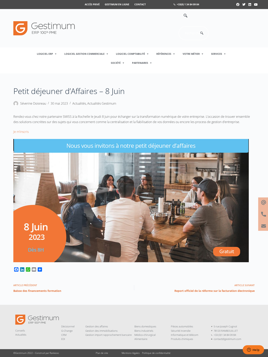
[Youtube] (255, 4)
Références (163, 54)
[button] (183, 16)
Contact (140, 4)
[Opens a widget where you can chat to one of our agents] (253, 350)
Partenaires (140, 63)
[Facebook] (237, 4)
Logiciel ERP (45, 54)
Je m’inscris (21, 132)
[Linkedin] (249, 4)
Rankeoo (54, 353)
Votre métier (191, 54)
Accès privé (92, 4)
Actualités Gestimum (101, 103)
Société (116, 63)
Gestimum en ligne (117, 4)
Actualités (79, 103)
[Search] (202, 33)
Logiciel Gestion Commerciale (84, 54)
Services (216, 54)
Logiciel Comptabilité (130, 54)
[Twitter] (243, 4)
